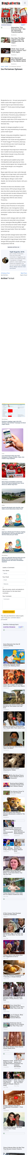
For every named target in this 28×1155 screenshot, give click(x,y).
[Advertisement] (14, 84)
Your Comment (7, 596)
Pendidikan (5, 419)
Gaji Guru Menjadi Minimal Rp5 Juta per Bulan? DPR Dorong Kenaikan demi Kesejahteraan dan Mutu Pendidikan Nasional (13, 559)
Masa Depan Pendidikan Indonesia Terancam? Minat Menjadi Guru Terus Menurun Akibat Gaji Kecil (13, 483)
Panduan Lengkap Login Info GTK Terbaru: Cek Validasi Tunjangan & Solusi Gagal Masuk (14, 423)
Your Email (6, 577)
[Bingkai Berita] (11, 3)
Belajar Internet (18, 266)
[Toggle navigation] (25, 2)
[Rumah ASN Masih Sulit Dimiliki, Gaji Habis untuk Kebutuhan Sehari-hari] (13, 496)
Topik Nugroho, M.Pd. (17, 252)
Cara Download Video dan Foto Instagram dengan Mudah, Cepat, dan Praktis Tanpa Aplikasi (13, 457)
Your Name (6, 570)
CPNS (3, 505)
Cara (3, 453)
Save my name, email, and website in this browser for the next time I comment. (13, 591)
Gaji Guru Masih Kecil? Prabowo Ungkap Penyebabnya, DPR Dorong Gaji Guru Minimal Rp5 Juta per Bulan (13, 533)
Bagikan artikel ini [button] (13, 247)
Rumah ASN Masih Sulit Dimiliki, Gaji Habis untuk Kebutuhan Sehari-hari (12, 508)
